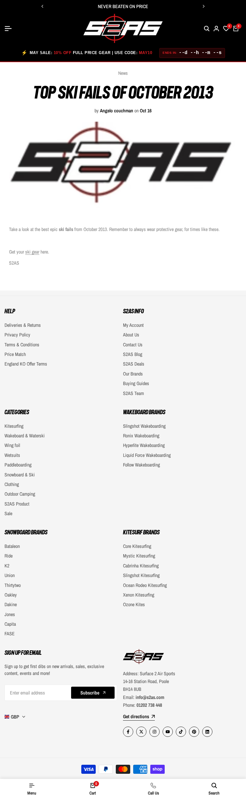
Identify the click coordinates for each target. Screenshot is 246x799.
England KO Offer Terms (25, 363)
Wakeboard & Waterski (24, 435)
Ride (8, 555)
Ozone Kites (134, 604)
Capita (10, 624)
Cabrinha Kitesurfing (141, 565)
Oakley (10, 594)
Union (9, 575)
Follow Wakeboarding (141, 464)
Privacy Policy (17, 334)
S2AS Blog (132, 354)
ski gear (32, 251)
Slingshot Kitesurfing (141, 575)
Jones (9, 614)
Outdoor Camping (19, 494)
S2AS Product (16, 503)
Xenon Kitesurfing (138, 594)
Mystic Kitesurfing (139, 555)
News (123, 73)
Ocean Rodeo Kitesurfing (145, 585)
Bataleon (12, 546)
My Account (133, 325)
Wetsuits (12, 455)
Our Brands (133, 373)
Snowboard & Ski (19, 474)
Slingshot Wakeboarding (144, 426)
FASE (9, 633)
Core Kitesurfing (137, 546)
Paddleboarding (18, 464)
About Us (131, 334)
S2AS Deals (133, 363)
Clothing (11, 484)
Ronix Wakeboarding (141, 435)
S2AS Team (133, 393)
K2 (6, 565)
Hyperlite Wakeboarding (144, 445)
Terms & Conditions (21, 344)
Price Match (15, 354)
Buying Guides (136, 383)
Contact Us (132, 344)
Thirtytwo (12, 585)
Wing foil (12, 445)
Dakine (10, 604)
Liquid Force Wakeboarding (147, 455)
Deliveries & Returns (22, 325)
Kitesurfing (13, 426)
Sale (8, 513)
